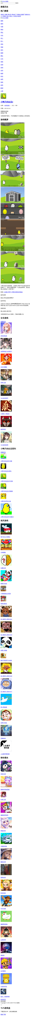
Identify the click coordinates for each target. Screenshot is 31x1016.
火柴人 (11, 16)
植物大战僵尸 (21, 14)
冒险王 (2, 14)
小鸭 (12, 292)
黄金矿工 (14, 14)
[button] (3, 1014)
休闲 (18, 292)
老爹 (6, 14)
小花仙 (15, 16)
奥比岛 (9, 14)
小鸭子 (9, 292)
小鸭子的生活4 (7, 102)
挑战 (21, 292)
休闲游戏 (7, 105)
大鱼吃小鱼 (5, 16)
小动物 (5, 292)
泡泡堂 (19, 16)
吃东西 (15, 292)
